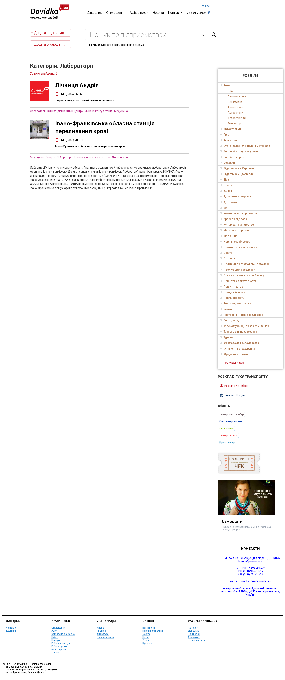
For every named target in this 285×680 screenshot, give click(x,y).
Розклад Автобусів (236, 385)
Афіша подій (139, 13)
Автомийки (235, 101)
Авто (54, 631)
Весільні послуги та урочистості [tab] (245, 151)
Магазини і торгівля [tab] (237, 230)
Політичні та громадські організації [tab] (247, 264)
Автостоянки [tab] (232, 128)
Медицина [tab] (230, 235)
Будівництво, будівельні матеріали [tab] (247, 145)
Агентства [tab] (230, 140)
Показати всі (233, 363)
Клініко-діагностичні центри (65, 111)
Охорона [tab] (229, 258)
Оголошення (115, 13)
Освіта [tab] (228, 252)
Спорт (145, 640)
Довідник (94, 13)
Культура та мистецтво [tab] (239, 224)
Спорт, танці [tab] (232, 320)
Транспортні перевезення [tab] (240, 331)
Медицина (121, 111)
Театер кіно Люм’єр (231, 414)
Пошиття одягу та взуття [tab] (240, 281)
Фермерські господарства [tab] (241, 342)
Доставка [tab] (230, 202)
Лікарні (50, 157)
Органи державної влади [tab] (240, 247)
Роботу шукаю (59, 646)
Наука (145, 637)
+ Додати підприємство (50, 33)
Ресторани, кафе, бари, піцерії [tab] (243, 314)
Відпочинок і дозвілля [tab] (239, 174)
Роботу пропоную (60, 643)
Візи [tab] (226, 179)
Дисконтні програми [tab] (237, 196)
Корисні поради (105, 637)
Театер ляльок (228, 435)
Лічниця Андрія (77, 85)
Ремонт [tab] (229, 309)
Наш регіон (194, 634)
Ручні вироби (58, 649)
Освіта (146, 634)
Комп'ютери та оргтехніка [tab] (240, 213)
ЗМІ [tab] (226, 207)
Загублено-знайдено (63, 634)
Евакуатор (234, 123)
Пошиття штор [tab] (233, 286)
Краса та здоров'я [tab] (236, 219)
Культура (147, 643)
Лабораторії (38, 111)
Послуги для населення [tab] (239, 269)
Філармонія (226, 428)
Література (103, 634)
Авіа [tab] (226, 134)
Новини (158, 13)
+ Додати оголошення (48, 44)
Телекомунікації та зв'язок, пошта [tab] (246, 326)
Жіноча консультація (98, 111)
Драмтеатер (227, 442)
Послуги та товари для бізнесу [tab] (244, 275)
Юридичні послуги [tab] (236, 354)
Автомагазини (237, 96)
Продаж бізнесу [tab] (234, 292)
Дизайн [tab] (228, 190)
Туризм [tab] (228, 337)
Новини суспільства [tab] (237, 241)
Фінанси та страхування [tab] (239, 348)
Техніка (55, 652)
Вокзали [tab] (229, 162)
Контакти (175, 13)
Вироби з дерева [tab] (234, 157)
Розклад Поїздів (235, 395)
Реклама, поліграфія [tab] (237, 303)
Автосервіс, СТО (238, 118)
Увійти (205, 6)
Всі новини (148, 627)
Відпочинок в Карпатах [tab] (239, 168)
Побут (54, 637)
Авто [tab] (227, 85)
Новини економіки (152, 631)
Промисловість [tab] (234, 297)
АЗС (230, 90)
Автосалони (235, 112)
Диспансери (120, 157)
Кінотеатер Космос (231, 421)
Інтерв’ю (101, 631)
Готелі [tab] (228, 185)
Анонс (100, 627)
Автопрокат (235, 107)
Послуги (55, 640)
